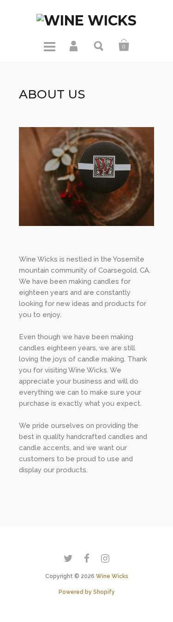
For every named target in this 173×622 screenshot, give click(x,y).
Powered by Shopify (87, 592)
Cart (124, 45)
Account (74, 45)
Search (99, 45)
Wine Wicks (112, 576)
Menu (49, 45)
